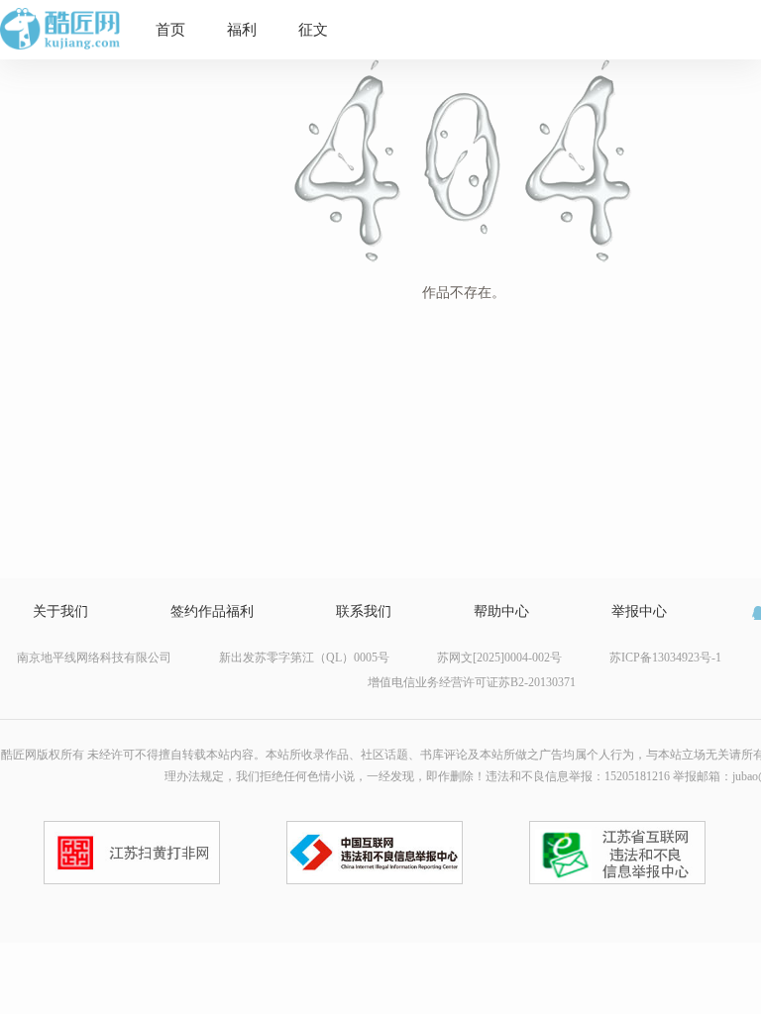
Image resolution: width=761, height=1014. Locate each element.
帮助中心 (501, 611)
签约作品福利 (212, 611)
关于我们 (60, 611)
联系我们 (363, 611)
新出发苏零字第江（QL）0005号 (304, 657)
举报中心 (639, 611)
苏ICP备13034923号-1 (665, 657)
